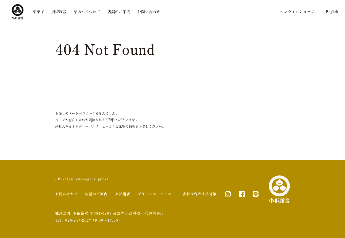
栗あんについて (87, 12)
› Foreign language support (81, 179)
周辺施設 (59, 12)
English (332, 12)
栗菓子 (38, 12)
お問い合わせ (148, 12)
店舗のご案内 (118, 12)
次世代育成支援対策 (200, 194)
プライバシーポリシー (156, 194)
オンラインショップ (297, 12)
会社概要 (122, 194)
